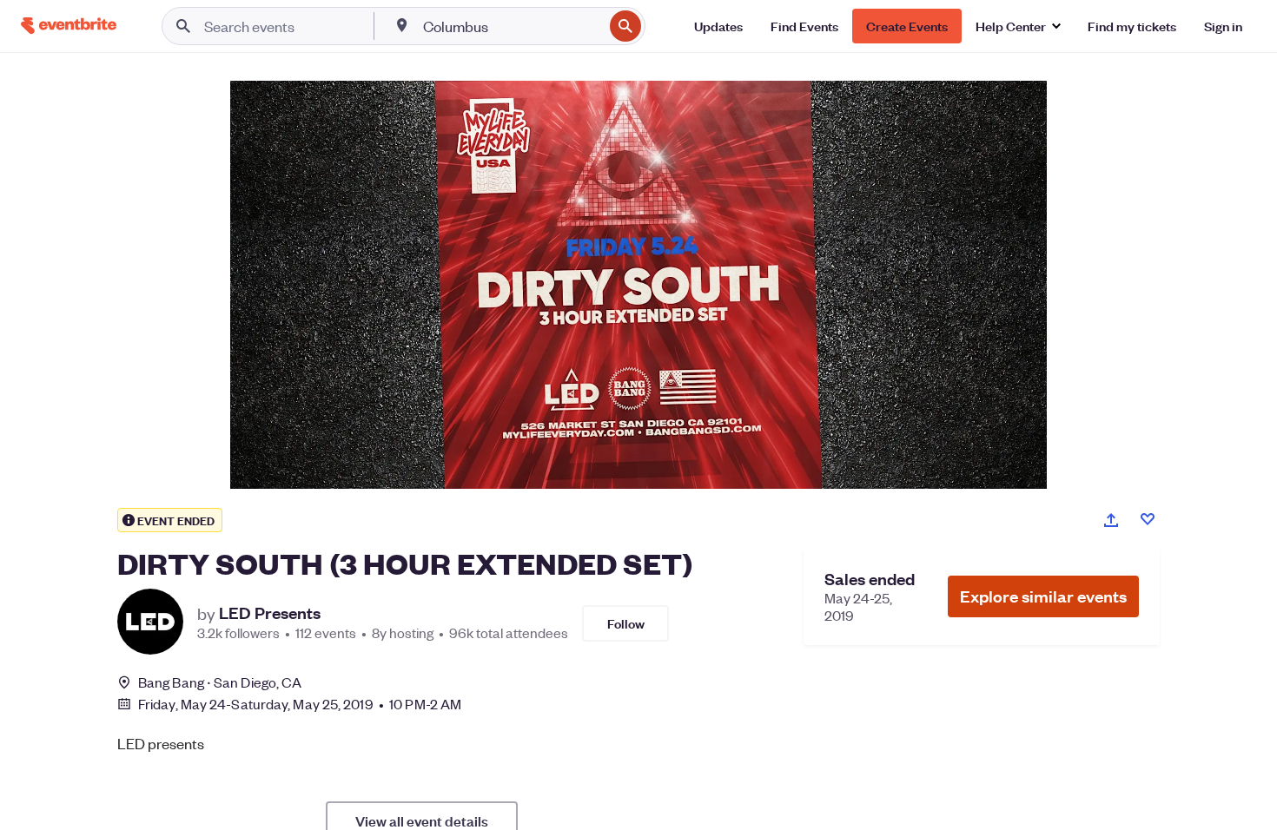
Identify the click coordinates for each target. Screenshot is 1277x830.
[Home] (68, 25)
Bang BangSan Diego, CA (219, 682)
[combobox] (511, 26)
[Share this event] (1111, 520)
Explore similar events (1043, 596)
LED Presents (270, 613)
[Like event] (1147, 519)
